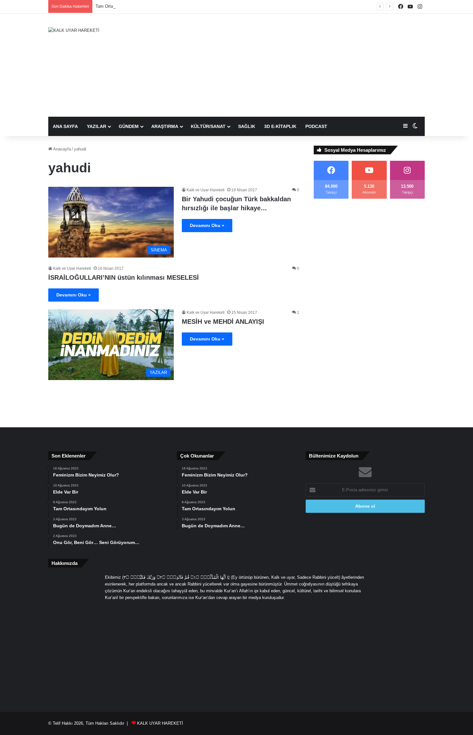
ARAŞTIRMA (164, 126)
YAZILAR (96, 126)
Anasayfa (61, 149)
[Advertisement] (301, 65)
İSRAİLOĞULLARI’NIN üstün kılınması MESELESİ (123, 277)
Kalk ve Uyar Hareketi (206, 190)
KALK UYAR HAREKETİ (160, 723)
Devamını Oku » (207, 225)
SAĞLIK (246, 126)
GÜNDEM (129, 126)
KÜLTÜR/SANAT (208, 126)
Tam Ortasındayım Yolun (119, 6)
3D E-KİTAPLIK (280, 126)
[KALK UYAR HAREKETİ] (73, 30)
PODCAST (316, 126)
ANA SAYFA (65, 126)
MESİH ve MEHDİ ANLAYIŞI (223, 321)
